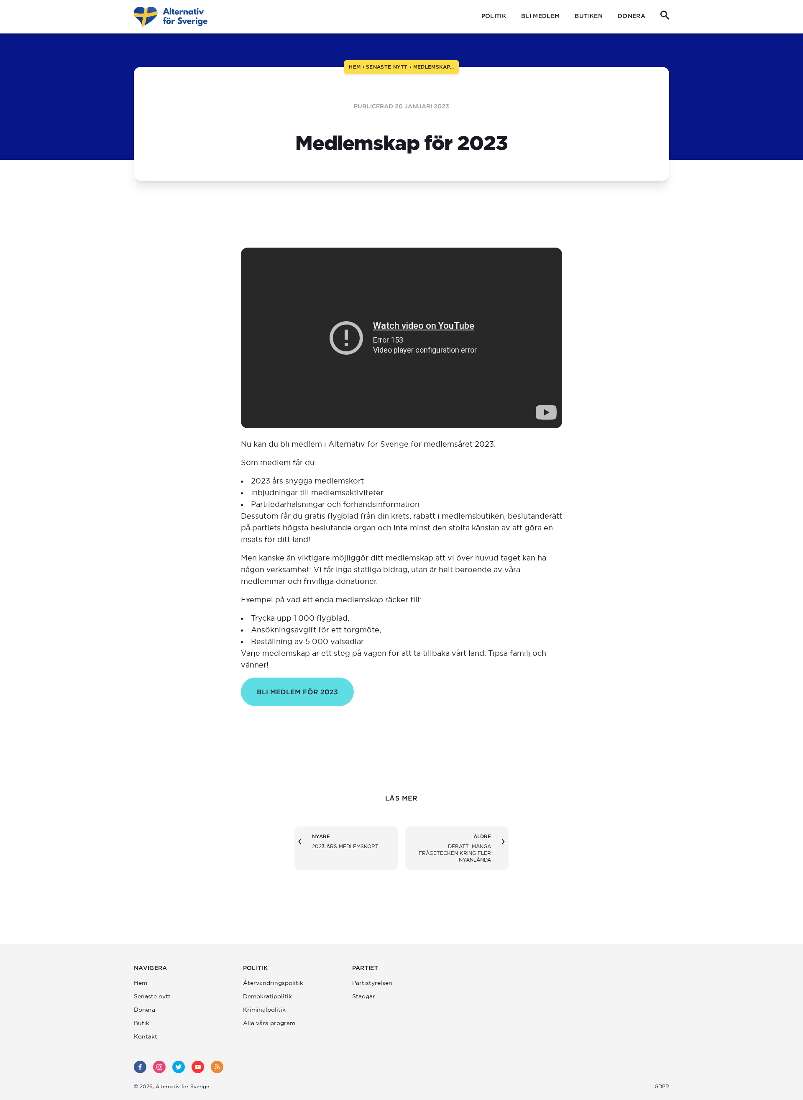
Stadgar (363, 996)
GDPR (662, 1086)
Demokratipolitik (267, 996)
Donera (631, 16)
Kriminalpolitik (264, 1009)
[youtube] (198, 1067)
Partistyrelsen (372, 983)
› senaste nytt (384, 66)
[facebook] (140, 1067)
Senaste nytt (152, 996)
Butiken (588, 16)
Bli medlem (540, 16)
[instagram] (159, 1067)
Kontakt (145, 1036)
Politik (493, 16)
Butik (141, 1023)
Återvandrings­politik (273, 983)
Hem (140, 983)
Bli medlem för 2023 (297, 692)
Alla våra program (269, 1023)
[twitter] (178, 1067)
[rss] (217, 1067)
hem (355, 66)
